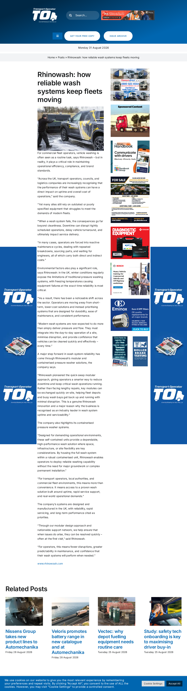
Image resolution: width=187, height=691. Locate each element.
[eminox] (130, 299)
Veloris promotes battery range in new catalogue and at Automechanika (69, 642)
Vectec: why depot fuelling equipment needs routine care (116, 639)
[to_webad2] (119, 337)
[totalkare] (130, 227)
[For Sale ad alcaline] (130, 177)
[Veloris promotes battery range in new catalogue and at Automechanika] (70, 598)
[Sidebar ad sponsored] (130, 105)
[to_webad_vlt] (140, 337)
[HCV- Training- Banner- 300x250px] (130, 263)
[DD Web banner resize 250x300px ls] (130, 69)
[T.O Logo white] (45, 4)
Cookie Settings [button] (153, 683)
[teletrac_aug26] (127, 11)
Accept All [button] (174, 683)
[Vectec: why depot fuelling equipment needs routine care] (116, 598)
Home (51, 57)
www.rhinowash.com (50, 563)
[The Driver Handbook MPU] (130, 141)
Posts (61, 57)
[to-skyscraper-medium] (18, 345)
